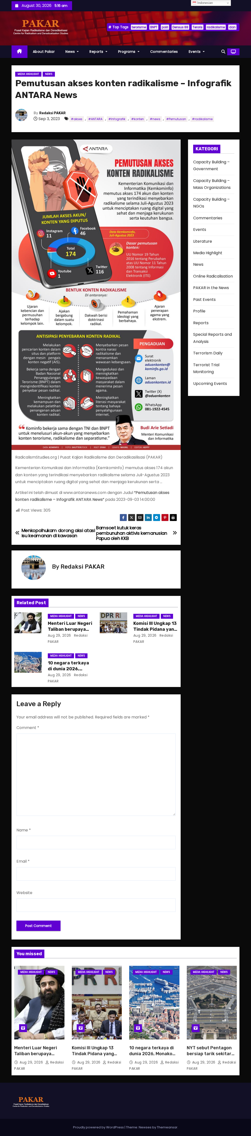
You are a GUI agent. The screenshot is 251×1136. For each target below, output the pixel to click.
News (70, 51)
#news (155, 119)
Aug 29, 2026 (59, 635)
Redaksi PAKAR (52, 113)
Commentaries (164, 51)
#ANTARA (95, 119)
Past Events (204, 299)
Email (23, 861)
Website (24, 893)
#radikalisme (202, 119)
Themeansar (167, 1127)
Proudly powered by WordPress (99, 1127)
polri (165, 27)
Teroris (197, 27)
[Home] (19, 51)
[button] (223, 52)
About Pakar (44, 51)
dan (232, 27)
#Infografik (116, 119)
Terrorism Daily (208, 353)
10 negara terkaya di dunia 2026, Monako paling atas (69, 668)
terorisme (139, 27)
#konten (137, 119)
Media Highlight (28, 74)
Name (23, 830)
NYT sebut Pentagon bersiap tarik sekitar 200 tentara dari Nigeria (209, 1056)
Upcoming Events (210, 383)
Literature (202, 241)
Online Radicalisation (213, 276)
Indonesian (204, 3)
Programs (127, 51)
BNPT (153, 27)
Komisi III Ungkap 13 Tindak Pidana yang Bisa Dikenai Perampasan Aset (93, 1056)
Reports (96, 51)
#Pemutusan (176, 119)
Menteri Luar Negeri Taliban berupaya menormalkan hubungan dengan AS (37, 1056)
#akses (76, 119)
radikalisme (216, 27)
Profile (199, 311)
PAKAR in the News (211, 288)
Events (195, 51)
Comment (27, 727)
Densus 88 (180, 27)
